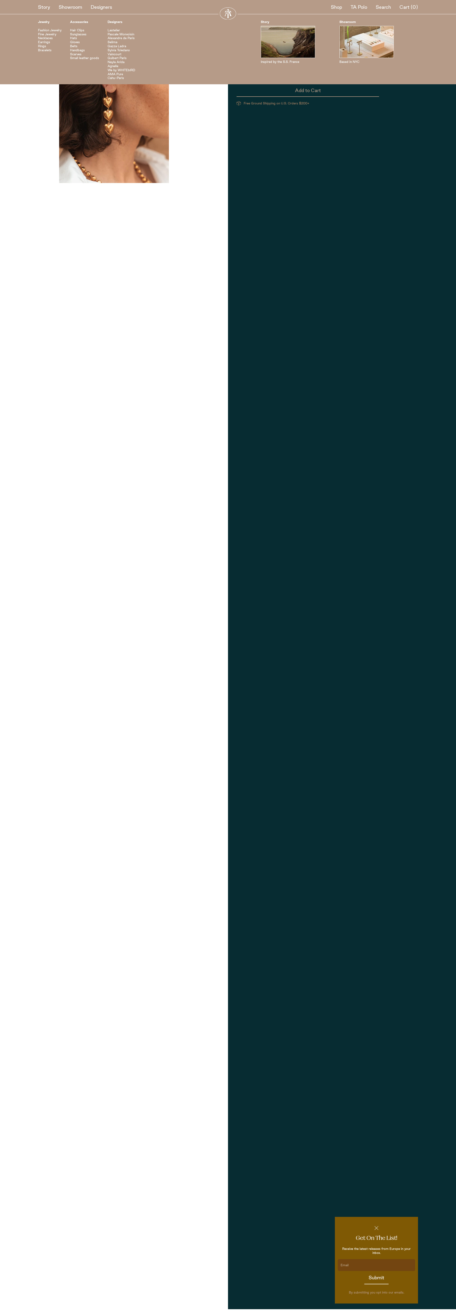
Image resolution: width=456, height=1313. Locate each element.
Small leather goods (84, 58)
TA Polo (359, 7)
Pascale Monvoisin (121, 34)
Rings (42, 46)
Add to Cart (308, 90)
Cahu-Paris (116, 78)
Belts (73, 46)
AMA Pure (115, 74)
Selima (112, 42)
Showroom (70, 7)
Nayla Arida (116, 62)
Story (44, 7)
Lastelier (114, 30)
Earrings (44, 42)
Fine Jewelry (47, 34)
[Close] (376, 1228)
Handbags (77, 50)
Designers (101, 7)
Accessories (79, 21)
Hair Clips (77, 30)
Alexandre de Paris (121, 38)
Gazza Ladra (117, 46)
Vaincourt (114, 54)
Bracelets (45, 50)
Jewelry (44, 21)
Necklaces (45, 38)
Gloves (75, 42)
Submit (376, 1277)
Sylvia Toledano (119, 50)
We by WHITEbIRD (121, 70)
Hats (73, 38)
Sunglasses (78, 34)
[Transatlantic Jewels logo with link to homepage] (228, 13)
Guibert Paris (117, 58)
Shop (336, 7)
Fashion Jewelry (50, 30)
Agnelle (113, 66)
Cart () (408, 7)
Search (383, 7)
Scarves (75, 54)
